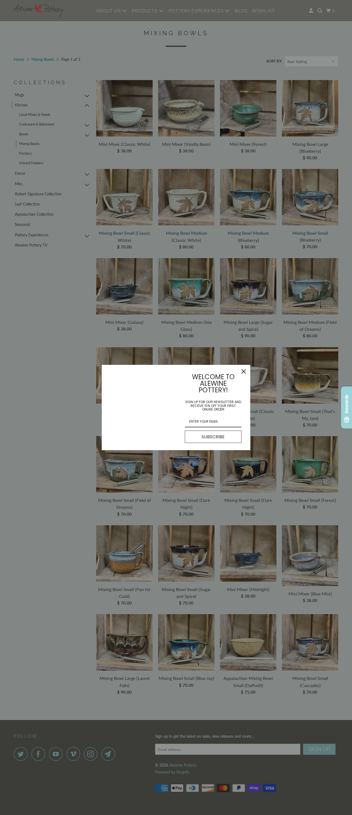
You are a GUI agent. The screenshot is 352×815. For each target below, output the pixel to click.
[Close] (243, 371)
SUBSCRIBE (213, 437)
